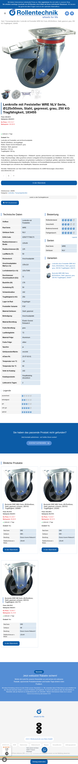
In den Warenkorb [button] (11, 550)
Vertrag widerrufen (39, 762)
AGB (49, 693)
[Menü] (10, 746)
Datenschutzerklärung (33, 693)
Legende (74, 237)
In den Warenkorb (39, 183)
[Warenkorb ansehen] (72, 13)
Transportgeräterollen (12, 21)
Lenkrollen (11, 193)
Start (2, 21)
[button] (4, 759)
